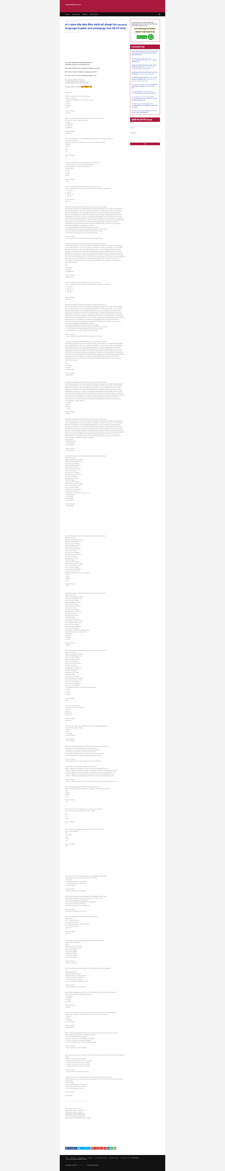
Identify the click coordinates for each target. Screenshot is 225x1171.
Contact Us (90, 1158)
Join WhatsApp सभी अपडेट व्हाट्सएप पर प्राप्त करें (76, 1159)
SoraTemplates (74, 1168)
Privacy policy (81, 1158)
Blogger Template (91, 1168)
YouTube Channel (113, 1158)
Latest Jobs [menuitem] (76, 14)
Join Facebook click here (101, 1158)
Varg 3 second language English (77, 19)
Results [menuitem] (84, 14)
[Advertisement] (96, 47)
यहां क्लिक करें (86, 86)
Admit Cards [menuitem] (94, 14)
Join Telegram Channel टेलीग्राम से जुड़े (129, 1158)
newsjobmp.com (82, 1165)
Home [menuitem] (67, 14)
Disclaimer (73, 1158)
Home (66, 19)
